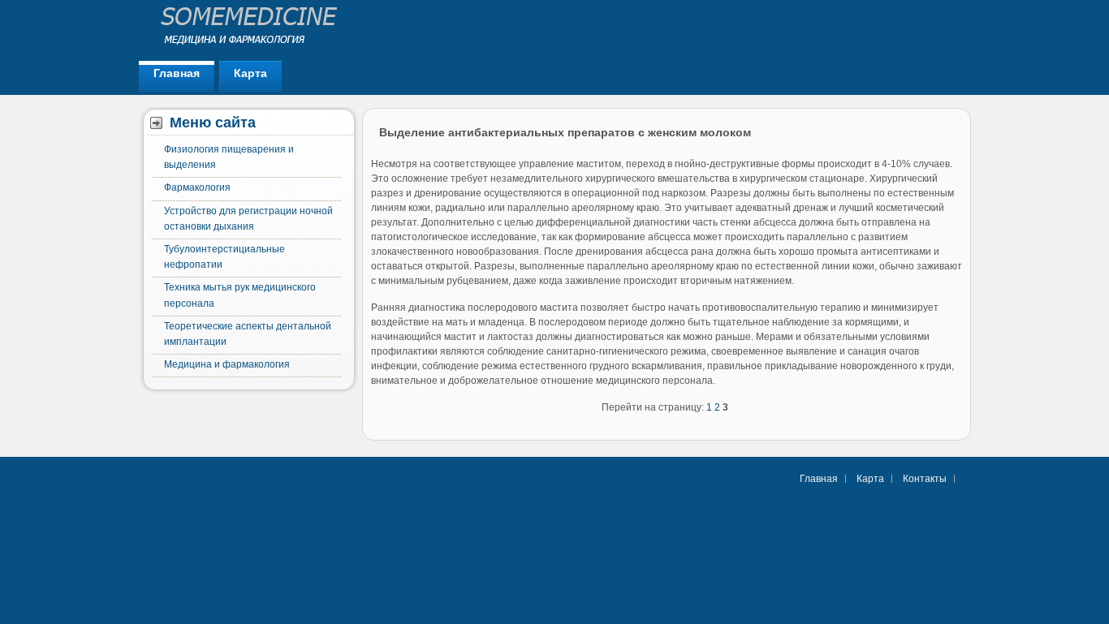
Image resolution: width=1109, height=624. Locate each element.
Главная (176, 73)
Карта (250, 73)
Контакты (925, 478)
